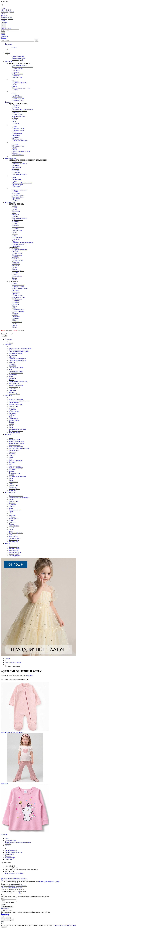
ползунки (12, 364)
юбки (14, 132)
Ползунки (15, 170)
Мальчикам (8, 61)
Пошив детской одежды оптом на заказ (18, 842)
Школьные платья (18, 130)
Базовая (7, 53)
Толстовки (15, 251)
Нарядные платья (18, 128)
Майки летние (17, 97)
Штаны (14, 223)
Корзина (3, 334)
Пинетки (15, 200)
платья (11, 438)
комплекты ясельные (15, 353)
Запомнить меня (8, 903)
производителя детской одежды (49, 882)
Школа (14, 47)
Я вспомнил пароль (7, 920)
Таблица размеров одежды (13, 852)
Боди (14, 177)
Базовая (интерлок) (18, 58)
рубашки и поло (14, 411)
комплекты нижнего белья (17, 429)
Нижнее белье (13, 536)
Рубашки (15, 118)
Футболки (15, 95)
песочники (12, 378)
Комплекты (16, 75)
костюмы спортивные (16, 399)
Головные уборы (18, 100)
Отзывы (3, 20)
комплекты (12, 413)
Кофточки (15, 165)
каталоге (30, 675)
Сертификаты (9, 854)
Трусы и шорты (17, 184)
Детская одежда (10, 202)
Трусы (14, 86)
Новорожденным (10, 158)
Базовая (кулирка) (18, 56)
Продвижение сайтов (19, 886)
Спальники (16, 193)
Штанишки (16, 172)
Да (4, 8)
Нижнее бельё (17, 237)
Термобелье (16, 135)
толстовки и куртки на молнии (19, 401)
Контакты (4, 15)
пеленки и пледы (14, 387)
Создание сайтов (6, 886)
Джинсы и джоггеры (15, 404)
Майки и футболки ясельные (22, 183)
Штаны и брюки (17, 68)
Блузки (14, 119)
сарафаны (12, 483)
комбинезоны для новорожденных (20, 348)
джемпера (12, 362)
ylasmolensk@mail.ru (7, 12)
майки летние (13, 418)
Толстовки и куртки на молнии (22, 67)
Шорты (14, 207)
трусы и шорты (14, 383)
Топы (14, 121)
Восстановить (6, 918)
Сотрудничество (6, 17)
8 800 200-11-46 (6, 10)
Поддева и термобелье (16, 533)
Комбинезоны (17, 77)
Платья (14, 126)
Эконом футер (13, 541)
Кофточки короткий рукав (17, 360)
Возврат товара (10, 857)
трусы (11, 531)
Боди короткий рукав (16, 373)
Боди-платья (16, 179)
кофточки (12, 357)
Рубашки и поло (17, 74)
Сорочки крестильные (19, 190)
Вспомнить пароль (7, 906)
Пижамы (15, 81)
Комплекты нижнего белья (21, 88)
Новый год (12, 490)
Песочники (16, 186)
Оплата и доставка (7, 19)
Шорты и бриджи (18, 98)
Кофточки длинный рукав (17, 359)
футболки (12, 415)
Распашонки (16, 167)
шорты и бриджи (14, 420)
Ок (20, 893)
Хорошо (4, 927)
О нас (3, 13)
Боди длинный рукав (16, 371)
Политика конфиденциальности (11, 887)
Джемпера (15, 72)
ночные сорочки (14, 526)
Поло (14, 93)
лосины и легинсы (15, 466)
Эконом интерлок (14, 538)
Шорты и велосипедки (20, 141)
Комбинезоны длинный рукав (19, 350)
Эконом (7, 543)
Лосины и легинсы (18, 116)
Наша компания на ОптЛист (14, 873)
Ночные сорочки (18, 146)
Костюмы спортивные (19, 65)
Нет (2, 8)
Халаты (15, 90)
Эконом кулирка (14, 540)
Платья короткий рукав (16, 443)
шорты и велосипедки (16, 468)
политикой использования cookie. (65, 925)
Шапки (11, 534)
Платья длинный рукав (16, 441)
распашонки (13, 355)
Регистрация (5, 908)
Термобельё (16, 246)
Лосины (15, 216)
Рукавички (16, 199)
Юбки (14, 235)
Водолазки (16, 70)
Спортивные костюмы (19, 250)
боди (10, 369)
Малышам (8, 344)
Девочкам (8, 102)
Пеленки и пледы (18, 195)
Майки (14, 84)
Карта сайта (9, 859)
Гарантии (4, 22)
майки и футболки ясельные (18, 381)
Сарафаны (15, 137)
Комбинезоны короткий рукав (19, 352)
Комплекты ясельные (19, 163)
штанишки (12, 366)
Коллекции (8, 44)
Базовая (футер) (17, 60)
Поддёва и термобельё (19, 83)
